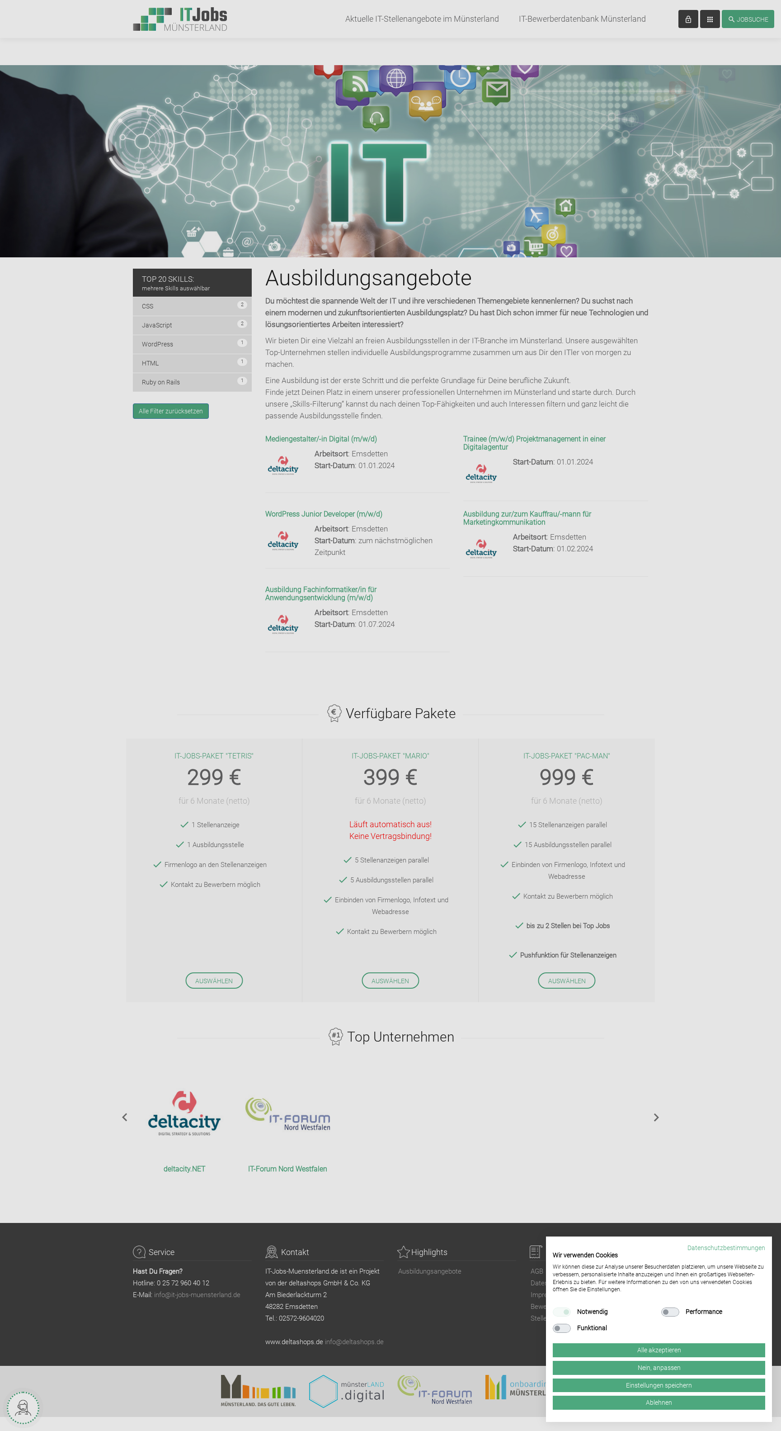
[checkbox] (562, 1312)
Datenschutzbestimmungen (726, 1247)
